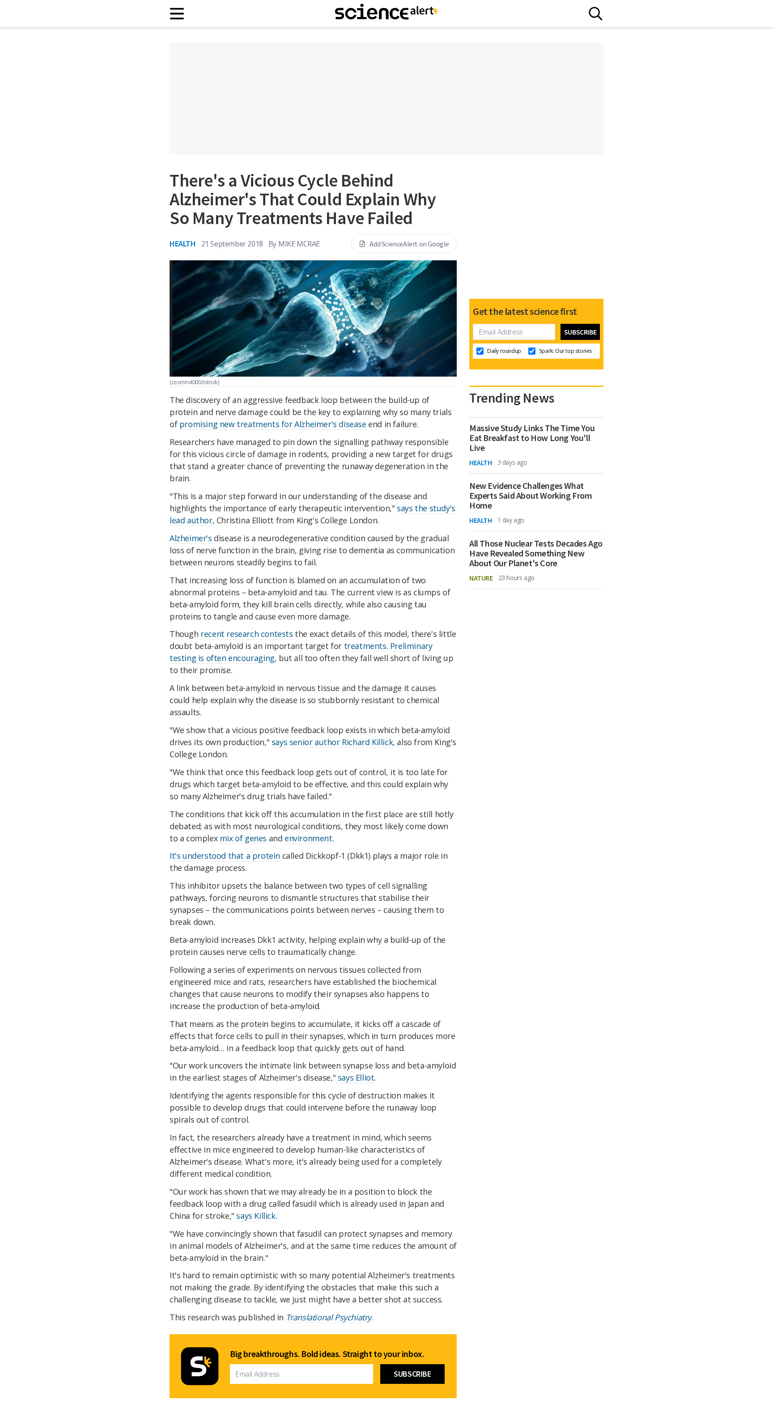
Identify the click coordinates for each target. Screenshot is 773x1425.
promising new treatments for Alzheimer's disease (272, 424)
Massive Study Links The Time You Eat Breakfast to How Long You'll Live (532, 438)
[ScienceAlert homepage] (386, 13)
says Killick (255, 1215)
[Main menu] (177, 13)
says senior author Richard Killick (332, 742)
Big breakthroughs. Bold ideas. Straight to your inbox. (327, 1354)
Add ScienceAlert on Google (409, 243)
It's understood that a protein (225, 855)
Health (183, 243)
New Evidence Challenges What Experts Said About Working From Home (530, 495)
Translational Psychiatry (328, 1317)
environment (308, 838)
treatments (365, 645)
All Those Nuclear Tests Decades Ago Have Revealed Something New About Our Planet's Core (536, 553)
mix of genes (243, 838)
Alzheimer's (191, 538)
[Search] (595, 13)
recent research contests (246, 633)
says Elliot (356, 1077)
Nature (481, 577)
